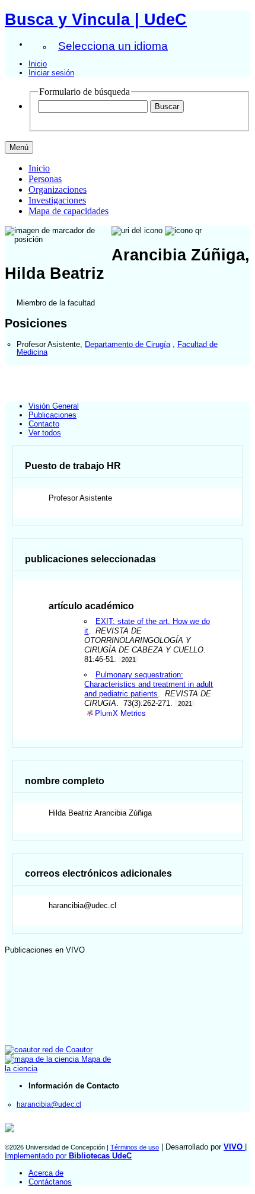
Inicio (37, 63)
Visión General (53, 406)
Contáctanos (50, 1181)
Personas (45, 179)
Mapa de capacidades (68, 211)
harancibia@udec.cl (49, 1104)
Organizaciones (57, 189)
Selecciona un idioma (113, 46)
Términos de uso (134, 1147)
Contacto (43, 423)
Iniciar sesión (51, 72)
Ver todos (44, 432)
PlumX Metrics (120, 713)
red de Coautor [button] (66, 1049)
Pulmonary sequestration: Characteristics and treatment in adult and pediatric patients (148, 684)
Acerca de (45, 1172)
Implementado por (68, 1155)
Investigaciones (57, 200)
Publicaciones (52, 414)
